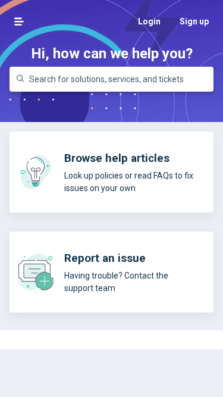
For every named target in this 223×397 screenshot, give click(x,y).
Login (149, 21)
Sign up (194, 21)
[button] (19, 21)
